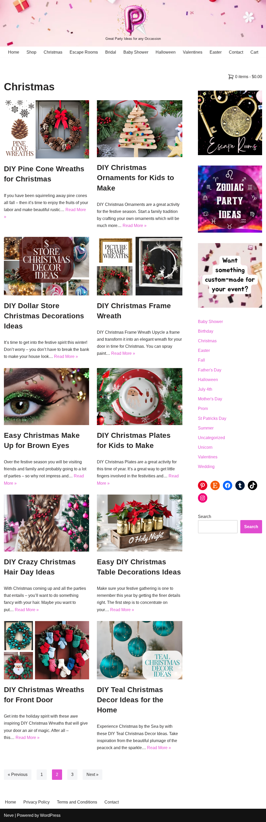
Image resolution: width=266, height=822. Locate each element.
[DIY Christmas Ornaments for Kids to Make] (139, 128)
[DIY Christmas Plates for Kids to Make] (139, 396)
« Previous (18, 774)
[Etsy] (215, 485)
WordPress (50, 815)
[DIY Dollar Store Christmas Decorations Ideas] (46, 266)
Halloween (166, 52)
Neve (9, 815)
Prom (203, 408)
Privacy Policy (36, 802)
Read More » (135, 225)
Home (13, 52)
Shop (31, 52)
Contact (236, 52)
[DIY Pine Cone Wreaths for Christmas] (46, 129)
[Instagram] (202, 498)
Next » (92, 774)
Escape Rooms (84, 52)
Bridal (110, 52)
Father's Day (209, 370)
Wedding (206, 466)
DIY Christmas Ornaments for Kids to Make (135, 177)
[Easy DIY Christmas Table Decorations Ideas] (139, 523)
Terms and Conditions (77, 802)
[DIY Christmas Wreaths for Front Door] (46, 650)
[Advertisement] (230, 622)
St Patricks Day (212, 418)
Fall (201, 360)
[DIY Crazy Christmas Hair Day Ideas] (46, 523)
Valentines (192, 52)
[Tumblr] (240, 485)
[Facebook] (227, 485)
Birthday (205, 331)
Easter (216, 52)
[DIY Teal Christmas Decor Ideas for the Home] (139, 650)
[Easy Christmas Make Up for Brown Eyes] (46, 396)
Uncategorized (211, 437)
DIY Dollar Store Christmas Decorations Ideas (44, 316)
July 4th (205, 389)
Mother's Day (210, 399)
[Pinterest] (202, 485)
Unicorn (205, 447)
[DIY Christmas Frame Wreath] (139, 266)
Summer (206, 428)
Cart (254, 52)
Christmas (53, 52)
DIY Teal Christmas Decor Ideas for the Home (130, 700)
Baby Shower (135, 52)
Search (204, 516)
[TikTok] (252, 485)
